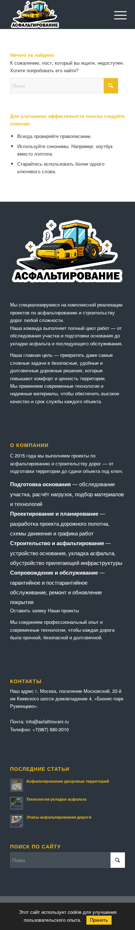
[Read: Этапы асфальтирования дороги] (16, 821)
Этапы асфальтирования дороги (58, 817)
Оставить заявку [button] (28, 610)
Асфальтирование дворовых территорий (67, 781)
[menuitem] (115, 15)
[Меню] (115, 15)
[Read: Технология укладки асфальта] (16, 803)
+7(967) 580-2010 (50, 729)
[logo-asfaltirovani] (56, 14)
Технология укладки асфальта (56, 799)
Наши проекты (63, 610)
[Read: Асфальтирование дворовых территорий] (16, 785)
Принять (99, 920)
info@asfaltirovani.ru (47, 721)
